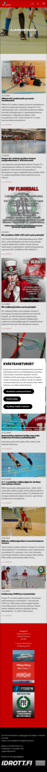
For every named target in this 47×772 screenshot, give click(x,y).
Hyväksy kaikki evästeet (17, 406)
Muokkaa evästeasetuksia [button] (18, 391)
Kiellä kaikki (12, 399)
